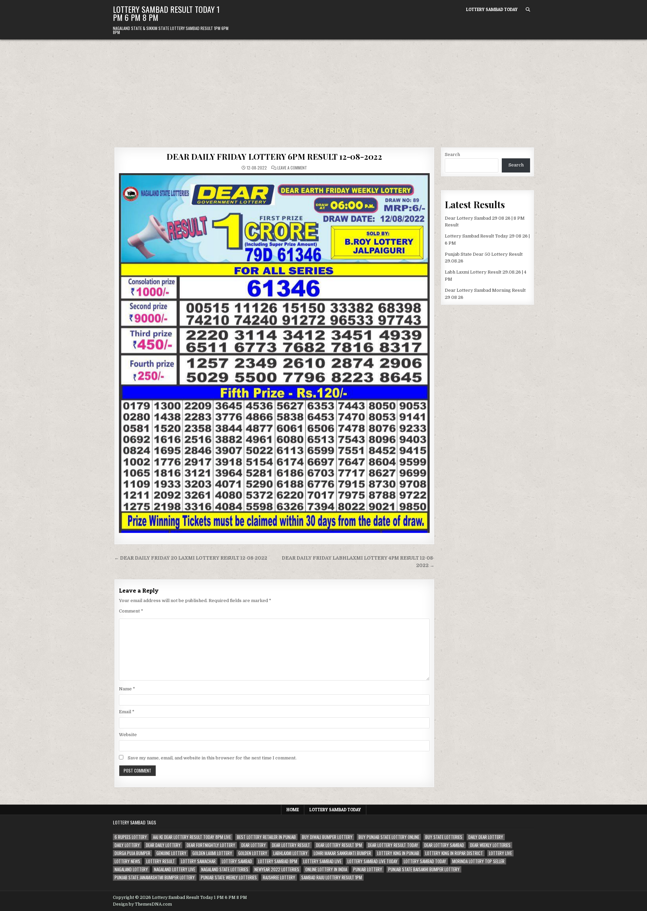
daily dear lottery (485, 837)
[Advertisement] (323, 90)
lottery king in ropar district (454, 853)
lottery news (127, 861)
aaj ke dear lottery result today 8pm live (192, 837)
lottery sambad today (425, 861)
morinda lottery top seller (478, 861)
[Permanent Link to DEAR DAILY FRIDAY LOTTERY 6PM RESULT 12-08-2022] (274, 353)
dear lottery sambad (444, 845)
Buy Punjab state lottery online (389, 837)
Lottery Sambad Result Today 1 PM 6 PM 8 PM (166, 13)
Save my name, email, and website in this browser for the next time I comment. (212, 757)
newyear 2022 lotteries (276, 869)
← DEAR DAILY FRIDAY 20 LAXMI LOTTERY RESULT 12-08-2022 (190, 558)
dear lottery (253, 845)
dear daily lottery (163, 845)
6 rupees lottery (131, 837)
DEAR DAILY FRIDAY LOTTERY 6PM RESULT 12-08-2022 (274, 156)
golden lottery (252, 853)
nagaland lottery (131, 869)
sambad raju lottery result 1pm (331, 877)
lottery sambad (237, 861)
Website (128, 734)
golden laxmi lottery (212, 853)
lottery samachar (198, 861)
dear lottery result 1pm (339, 845)
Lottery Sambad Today (492, 9)
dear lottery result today (393, 845)
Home (292, 809)
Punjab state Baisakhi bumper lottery (424, 869)
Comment (131, 611)
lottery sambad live (322, 861)
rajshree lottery (279, 877)
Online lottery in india (326, 869)
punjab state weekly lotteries (229, 877)
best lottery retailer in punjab (266, 837)
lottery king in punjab (398, 853)
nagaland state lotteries (224, 869)
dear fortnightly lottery (211, 845)
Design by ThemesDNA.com (142, 904)
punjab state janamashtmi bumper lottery (155, 877)
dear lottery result (291, 845)
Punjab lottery (367, 869)
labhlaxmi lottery (290, 853)
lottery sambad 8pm (277, 861)
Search (452, 154)
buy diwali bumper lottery (327, 837)
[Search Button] (528, 9)
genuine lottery (171, 853)
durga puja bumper (132, 853)
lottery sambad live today (372, 861)
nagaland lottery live (174, 869)
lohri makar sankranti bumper (342, 853)
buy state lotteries (443, 837)
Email (126, 711)
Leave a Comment (292, 168)
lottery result (160, 861)
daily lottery (127, 845)
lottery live (500, 853)
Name (127, 688)
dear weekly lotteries (490, 845)
